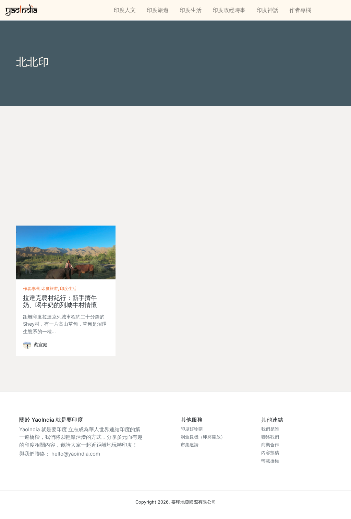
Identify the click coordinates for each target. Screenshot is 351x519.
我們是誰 (270, 429)
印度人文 (125, 10)
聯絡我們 (270, 436)
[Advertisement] (175, 158)
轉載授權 (270, 460)
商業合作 (270, 444)
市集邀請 (189, 444)
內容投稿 (270, 452)
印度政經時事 (229, 10)
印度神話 (267, 10)
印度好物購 (192, 429)
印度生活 (191, 10)
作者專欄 (300, 10)
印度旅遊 (158, 10)
